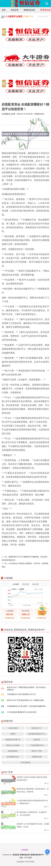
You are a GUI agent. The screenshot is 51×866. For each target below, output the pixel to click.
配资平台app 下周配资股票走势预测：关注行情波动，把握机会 (27, 688)
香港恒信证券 (29, 10)
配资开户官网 (37, 751)
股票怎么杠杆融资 (12, 745)
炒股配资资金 (39, 114)
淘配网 (12, 734)
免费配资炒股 (37, 757)
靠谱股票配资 (13, 751)
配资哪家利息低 (13, 757)
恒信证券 (14, 10)
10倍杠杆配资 (13, 728)
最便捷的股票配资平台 (36, 734)
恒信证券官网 (43, 16)
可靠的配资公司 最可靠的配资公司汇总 (21, 694)
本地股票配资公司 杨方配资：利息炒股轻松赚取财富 (26, 706)
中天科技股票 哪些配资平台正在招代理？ (22, 712)
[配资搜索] (47, 3)
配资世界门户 (37, 728)
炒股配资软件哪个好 (12, 739)
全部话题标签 (25, 762)
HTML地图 (28, 857)
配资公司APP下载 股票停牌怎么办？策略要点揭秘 (25, 700)
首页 (4, 10)
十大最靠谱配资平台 (36, 745)
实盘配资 (36, 739)
